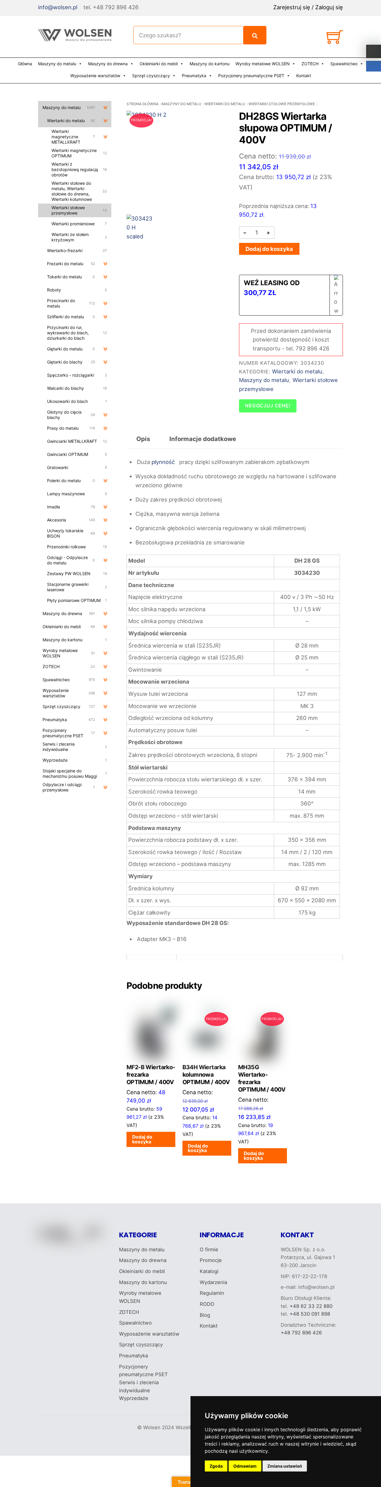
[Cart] (335, 39)
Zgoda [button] (216, 1466)
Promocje (211, 1260)
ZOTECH (310, 63)
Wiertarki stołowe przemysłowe (282, 104)
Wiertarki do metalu (224, 104)
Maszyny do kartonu (209, 63)
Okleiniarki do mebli (159, 63)
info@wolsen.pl (57, 7)
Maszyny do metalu (57, 63)
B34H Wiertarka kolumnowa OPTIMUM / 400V (206, 1075)
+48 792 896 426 (301, 1333)
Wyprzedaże (133, 1398)
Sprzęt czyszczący (151, 75)
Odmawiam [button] (245, 1466)
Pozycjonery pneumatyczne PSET (251, 75)
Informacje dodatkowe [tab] (202, 439)
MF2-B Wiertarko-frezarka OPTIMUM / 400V (151, 1075)
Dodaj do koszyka (269, 249)
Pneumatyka (194, 75)
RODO (207, 1304)
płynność (162, 462)
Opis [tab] (143, 439)
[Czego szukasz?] (254, 35)
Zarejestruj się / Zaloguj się (308, 7)
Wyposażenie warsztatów (95, 75)
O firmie (209, 1249)
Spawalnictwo (343, 63)
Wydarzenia (213, 1282)
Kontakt (303, 75)
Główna (25, 63)
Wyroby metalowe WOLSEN (262, 63)
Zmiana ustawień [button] (284, 1466)
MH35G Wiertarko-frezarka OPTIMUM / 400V (262, 1078)
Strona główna (142, 104)
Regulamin (212, 1293)
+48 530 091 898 (310, 1314)
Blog (205, 1315)
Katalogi (209, 1271)
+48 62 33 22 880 (311, 1306)
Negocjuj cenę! (268, 406)
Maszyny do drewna (108, 63)
